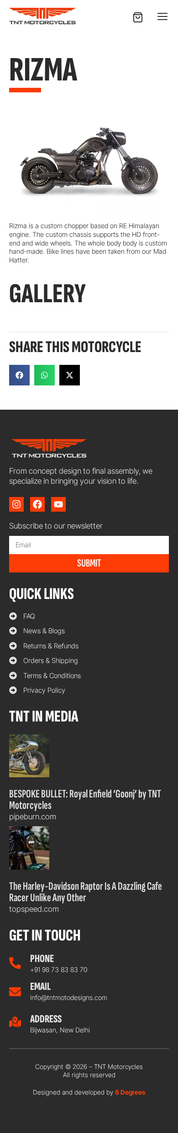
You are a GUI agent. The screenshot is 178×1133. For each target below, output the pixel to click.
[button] (162, 17)
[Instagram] (16, 504)
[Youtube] (58, 504)
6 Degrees (130, 1092)
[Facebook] (37, 504)
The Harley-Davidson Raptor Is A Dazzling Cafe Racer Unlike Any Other (85, 892)
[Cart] (138, 17)
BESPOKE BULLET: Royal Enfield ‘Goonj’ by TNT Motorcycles (85, 799)
